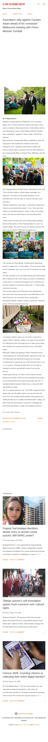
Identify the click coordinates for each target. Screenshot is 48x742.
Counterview (14, 4)
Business (6, 422)
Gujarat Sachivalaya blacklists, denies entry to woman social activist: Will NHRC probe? (21, 532)
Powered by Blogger (25, 713)
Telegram (36, 725)
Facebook (27, 725)
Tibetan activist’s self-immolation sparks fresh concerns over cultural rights (23, 604)
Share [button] (40, 418)
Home (5, 14)
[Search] (38, 4)
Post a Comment (17, 560)
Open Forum (17, 14)
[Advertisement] (24, 59)
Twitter (20, 725)
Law (12, 422)
